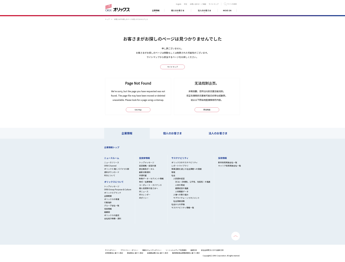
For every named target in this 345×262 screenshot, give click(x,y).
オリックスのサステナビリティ (184, 162)
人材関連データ (181, 191)
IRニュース (143, 191)
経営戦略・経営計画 (147, 165)
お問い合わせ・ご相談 (198, 4)
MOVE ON (227, 10)
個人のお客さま (172, 133)
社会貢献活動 (179, 201)
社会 (173, 175)
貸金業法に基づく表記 (135, 253)
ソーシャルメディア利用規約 (176, 250)
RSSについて (109, 175)
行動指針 (108, 202)
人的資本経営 (179, 178)
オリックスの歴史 (111, 215)
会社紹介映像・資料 (112, 218)
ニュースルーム (111, 158)
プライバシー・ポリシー (129, 250)
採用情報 (222, 158)
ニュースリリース (111, 162)
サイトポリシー (110, 250)
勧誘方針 (194, 250)
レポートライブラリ (179, 165)
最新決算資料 (144, 172)
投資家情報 (144, 158)
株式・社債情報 (145, 181)
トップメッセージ (111, 186)
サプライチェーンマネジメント (186, 197)
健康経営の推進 (181, 188)
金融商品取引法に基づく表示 (157, 253)
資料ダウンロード (111, 172)
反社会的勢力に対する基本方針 (212, 250)
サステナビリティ (180, 158)
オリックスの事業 (111, 199)
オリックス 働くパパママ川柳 (116, 169)
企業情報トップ (111, 147)
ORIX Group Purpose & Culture (117, 189)
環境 (173, 172)
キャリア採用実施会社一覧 (229, 165)
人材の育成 (180, 185)
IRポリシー (144, 197)
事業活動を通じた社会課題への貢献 (186, 169)
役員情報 (108, 208)
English (178, 4)
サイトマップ (213, 4)
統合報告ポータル (146, 169)
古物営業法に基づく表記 (114, 253)
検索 (230, 4)
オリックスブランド (112, 192)
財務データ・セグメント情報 (151, 178)
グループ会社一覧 (111, 205)
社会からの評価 (178, 204)
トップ (107, 19)
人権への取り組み (180, 194)
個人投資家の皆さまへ (148, 188)
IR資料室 (143, 175)
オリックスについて (114, 182)
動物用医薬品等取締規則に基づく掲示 (186, 253)
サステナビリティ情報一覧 (182, 207)
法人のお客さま (218, 133)
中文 (185, 4)
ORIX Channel (110, 165)
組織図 (107, 212)
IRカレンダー (144, 194)
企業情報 (127, 133)
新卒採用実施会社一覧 (227, 162)
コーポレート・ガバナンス (150, 185)
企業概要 (108, 196)
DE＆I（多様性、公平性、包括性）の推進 (192, 181)
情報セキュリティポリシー (152, 250)
